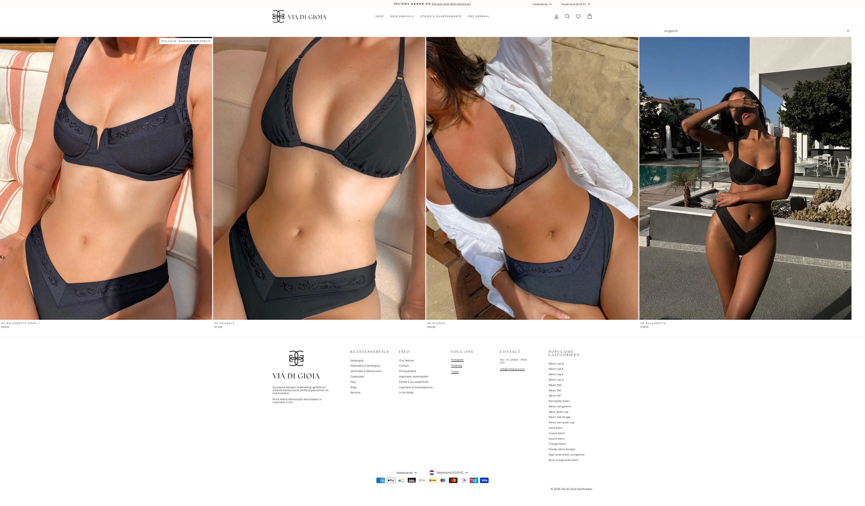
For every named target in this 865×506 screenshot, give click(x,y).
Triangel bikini (558, 443)
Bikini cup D (556, 363)
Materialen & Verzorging (365, 365)
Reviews (355, 392)
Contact (404, 365)
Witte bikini (556, 428)
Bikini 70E (555, 390)
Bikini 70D (555, 385)
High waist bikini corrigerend (567, 454)
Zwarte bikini (557, 438)
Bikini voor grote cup (561, 422)
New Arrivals (402, 16)
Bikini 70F (555, 395)
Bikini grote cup (559, 412)
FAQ (353, 382)
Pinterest (456, 365)
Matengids (357, 360)
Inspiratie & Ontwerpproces (416, 387)
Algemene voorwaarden (413, 376)
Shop (380, 16)
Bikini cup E (556, 369)
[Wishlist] (578, 17)
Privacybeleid (407, 371)
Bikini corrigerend (560, 406)
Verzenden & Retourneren (366, 371)
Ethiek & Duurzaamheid (441, 16)
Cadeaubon (357, 376)
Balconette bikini (559, 401)
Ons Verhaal (479, 16)
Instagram (457, 359)
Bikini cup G (556, 379)
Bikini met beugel (560, 417)
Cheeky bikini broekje (562, 449)
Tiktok (455, 371)
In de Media (406, 392)
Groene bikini (557, 433)
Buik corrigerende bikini (563, 460)
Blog (353, 387)
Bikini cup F (556, 374)
